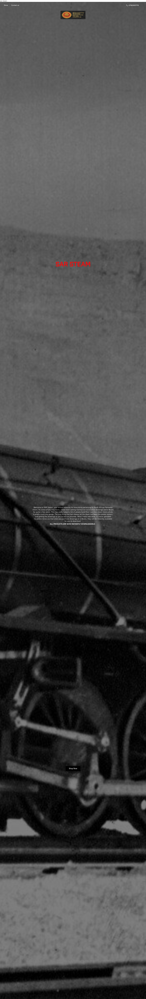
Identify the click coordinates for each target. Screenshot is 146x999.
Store (6, 5)
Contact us (15, 5)
